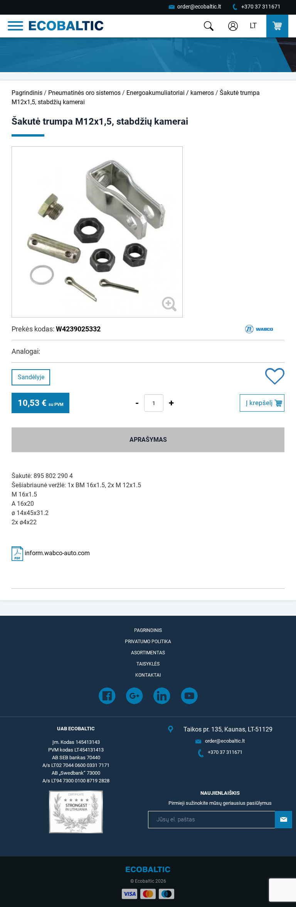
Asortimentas (148, 652)
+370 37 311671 (261, 6)
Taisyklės (148, 664)
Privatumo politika (148, 641)
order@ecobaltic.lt (199, 6)
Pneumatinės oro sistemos (84, 92)
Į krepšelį (259, 403)
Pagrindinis (27, 92)
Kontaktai (148, 675)
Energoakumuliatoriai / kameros (170, 92)
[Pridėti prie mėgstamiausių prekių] (274, 377)
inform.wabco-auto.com (56, 553)
